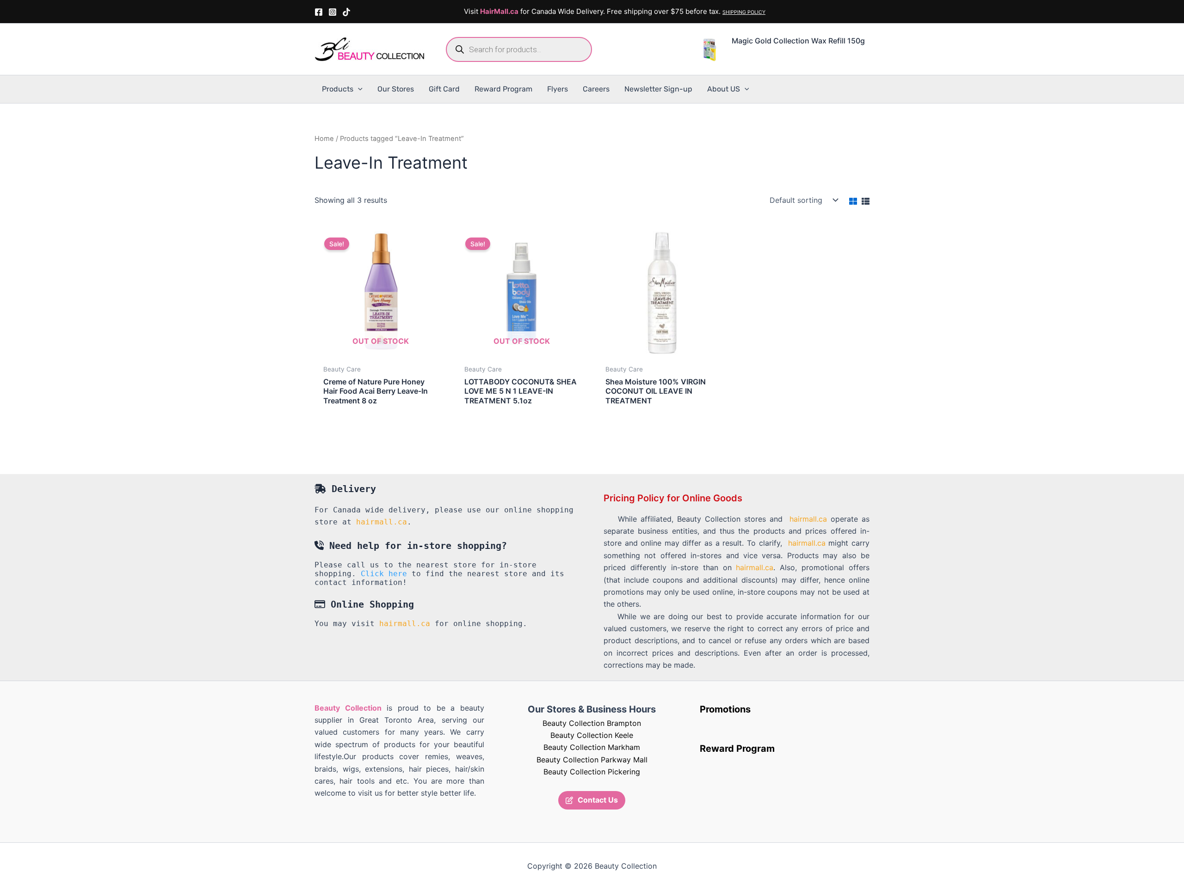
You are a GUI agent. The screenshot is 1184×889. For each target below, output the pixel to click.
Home (324, 138)
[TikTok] (346, 12)
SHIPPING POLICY (743, 12)
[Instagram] (332, 12)
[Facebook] (318, 12)
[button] (358, 89)
